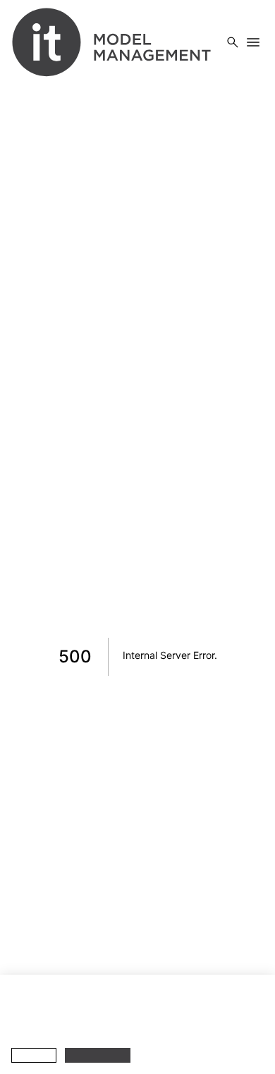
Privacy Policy (61, 1028)
